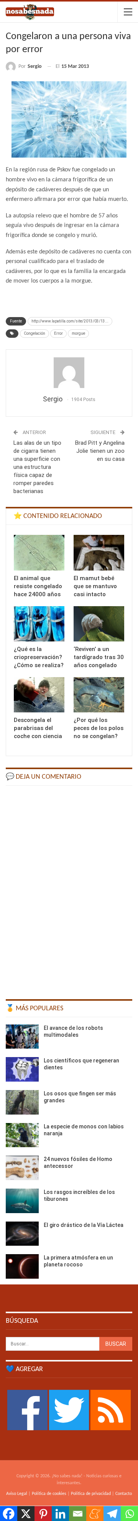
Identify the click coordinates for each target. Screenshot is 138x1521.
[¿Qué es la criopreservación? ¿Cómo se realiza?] (39, 623)
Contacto (123, 1493)
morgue (78, 333)
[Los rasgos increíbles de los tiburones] (22, 1201)
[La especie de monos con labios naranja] (22, 1135)
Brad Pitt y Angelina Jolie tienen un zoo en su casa (100, 450)
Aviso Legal (16, 1493)
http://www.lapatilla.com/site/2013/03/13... (69, 321)
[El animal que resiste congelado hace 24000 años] (39, 552)
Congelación (34, 333)
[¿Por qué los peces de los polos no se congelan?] (99, 694)
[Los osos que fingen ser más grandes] (22, 1102)
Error (58, 333)
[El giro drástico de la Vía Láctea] (22, 1234)
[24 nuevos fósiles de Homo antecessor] (22, 1168)
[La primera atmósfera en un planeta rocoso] (22, 1266)
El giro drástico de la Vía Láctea (83, 1225)
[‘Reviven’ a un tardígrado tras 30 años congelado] (99, 623)
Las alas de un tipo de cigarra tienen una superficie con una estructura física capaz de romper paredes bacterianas (37, 467)
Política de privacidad (91, 1493)
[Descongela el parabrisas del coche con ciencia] (39, 694)
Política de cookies (49, 1493)
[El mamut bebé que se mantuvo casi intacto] (99, 552)
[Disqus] (69, 889)
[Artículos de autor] (69, 372)
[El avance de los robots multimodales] (22, 1036)
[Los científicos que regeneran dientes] (22, 1069)
